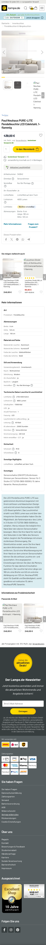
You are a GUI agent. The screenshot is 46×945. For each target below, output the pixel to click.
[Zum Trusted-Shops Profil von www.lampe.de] (23, 898)
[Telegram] (28, 239)
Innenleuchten (18, 23)
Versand (5, 800)
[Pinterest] (17, 239)
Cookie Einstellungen (11, 821)
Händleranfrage (9, 854)
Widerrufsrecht (8, 811)
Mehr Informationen (12, 224)
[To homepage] (11, 8)
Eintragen (23, 711)
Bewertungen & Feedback (13, 846)
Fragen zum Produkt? (33, 225)
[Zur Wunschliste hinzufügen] (40, 135)
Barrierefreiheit (9, 864)
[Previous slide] (3, 95)
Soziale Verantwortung (12, 861)
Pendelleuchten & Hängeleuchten (17, 26)
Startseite (5, 23)
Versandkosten (21, 140)
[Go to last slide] (1, 277)
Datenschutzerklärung (25, 731)
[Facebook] (6, 239)
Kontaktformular (8, 727)
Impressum (7, 868)
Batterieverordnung (11, 803)
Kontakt (5, 843)
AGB (3, 807)
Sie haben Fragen (9, 789)
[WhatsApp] (23, 239)
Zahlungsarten (8, 796)
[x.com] (11, 239)
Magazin (5, 839)
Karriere (5, 857)
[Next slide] (42, 95)
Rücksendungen (9, 818)
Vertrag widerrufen (10, 814)
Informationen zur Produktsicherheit (18, 592)
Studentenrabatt (9, 850)
